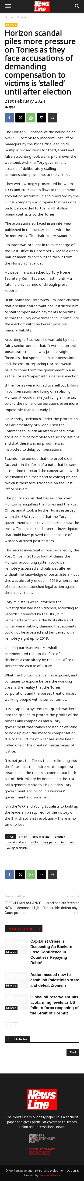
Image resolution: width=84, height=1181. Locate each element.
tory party (49, 842)
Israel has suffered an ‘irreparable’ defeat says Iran (61, 908)
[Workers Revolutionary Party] (42, 1142)
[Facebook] (9, 117)
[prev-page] (7, 1025)
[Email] (41, 117)
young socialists (17, 848)
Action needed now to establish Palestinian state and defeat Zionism (54, 980)
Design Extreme (50, 1175)
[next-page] (15, 1025)
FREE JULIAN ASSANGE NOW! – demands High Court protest (23, 908)
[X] (20, 117)
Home (9, 17)
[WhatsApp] (30, 117)
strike (34, 842)
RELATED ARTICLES (23, 929)
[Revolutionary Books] (42, 1154)
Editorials (23, 17)
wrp (72, 842)
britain (23, 836)
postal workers (16, 842)
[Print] (52, 117)
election (60, 836)
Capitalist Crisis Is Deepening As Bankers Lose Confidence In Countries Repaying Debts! (51, 952)
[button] (7, 6)
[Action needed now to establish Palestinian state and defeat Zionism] (16, 980)
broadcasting (41, 836)
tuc (63, 842)
